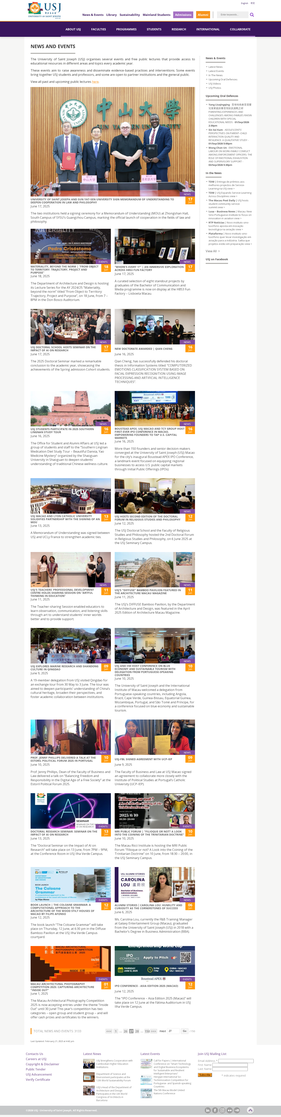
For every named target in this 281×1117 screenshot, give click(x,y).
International (208, 29)
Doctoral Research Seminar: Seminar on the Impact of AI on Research (64, 833)
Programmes (126, 29)
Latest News (216, 67)
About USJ (73, 29)
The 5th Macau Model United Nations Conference (169, 1092)
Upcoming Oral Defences (223, 79)
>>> (153, 1031)
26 (125, 1031)
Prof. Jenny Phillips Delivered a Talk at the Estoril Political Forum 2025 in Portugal (63, 759)
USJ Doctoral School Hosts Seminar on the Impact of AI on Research (63, 348)
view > (231, 188)
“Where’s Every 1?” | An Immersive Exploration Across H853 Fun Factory (149, 268)
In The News (216, 75)
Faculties (98, 29)
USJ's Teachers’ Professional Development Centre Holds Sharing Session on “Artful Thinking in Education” (62, 593)
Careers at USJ (36, 1059)
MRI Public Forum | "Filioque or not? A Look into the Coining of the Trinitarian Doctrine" (149, 833)
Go (184, 1031)
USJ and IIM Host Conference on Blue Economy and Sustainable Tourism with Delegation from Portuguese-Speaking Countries (145, 670)
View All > (213, 251)
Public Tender (36, 1069)
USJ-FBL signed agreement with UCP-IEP (143, 759)
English (244, 3)
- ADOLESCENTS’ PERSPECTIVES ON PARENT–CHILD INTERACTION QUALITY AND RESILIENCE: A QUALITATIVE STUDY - (229, 136)
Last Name (205, 1069)
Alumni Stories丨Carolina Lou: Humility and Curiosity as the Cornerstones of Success (148, 906)
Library (111, 15)
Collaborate (240, 29)
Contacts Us (34, 1054)
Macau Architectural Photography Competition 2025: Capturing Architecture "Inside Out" (62, 987)
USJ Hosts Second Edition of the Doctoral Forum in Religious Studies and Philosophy (147, 518)
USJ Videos (215, 83)
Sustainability (130, 15)
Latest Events (216, 71)
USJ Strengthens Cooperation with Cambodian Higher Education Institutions (114, 1064)
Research (179, 29)
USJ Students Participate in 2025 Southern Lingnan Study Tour (62, 430)
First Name (205, 1065)
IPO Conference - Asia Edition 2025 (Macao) (146, 986)
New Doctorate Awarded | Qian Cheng (143, 349)
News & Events (92, 15)
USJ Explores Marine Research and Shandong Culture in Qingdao (64, 667)
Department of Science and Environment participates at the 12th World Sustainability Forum (113, 1077)
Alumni (203, 15)
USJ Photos (215, 87)
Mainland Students (156, 15)
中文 (253, 3)
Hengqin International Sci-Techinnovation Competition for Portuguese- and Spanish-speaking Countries (172, 1081)
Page (163, 1031)
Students (154, 29)
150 (147, 1031)
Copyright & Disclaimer (42, 1064)
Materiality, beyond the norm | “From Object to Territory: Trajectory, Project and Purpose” (64, 269)
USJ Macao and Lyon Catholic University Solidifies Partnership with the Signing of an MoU (65, 519)
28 (137, 1031)
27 (131, 1031)
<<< (108, 1031)
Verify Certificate (38, 1080)
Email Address (208, 1061)
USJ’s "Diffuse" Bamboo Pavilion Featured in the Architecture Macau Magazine (148, 591)
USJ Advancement (39, 1074)
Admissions (183, 15)
